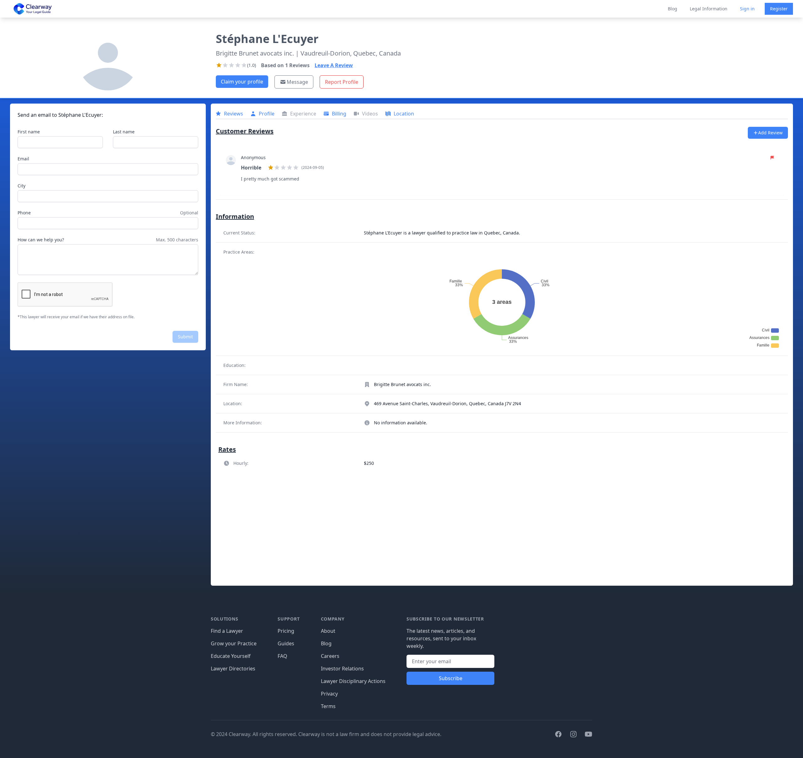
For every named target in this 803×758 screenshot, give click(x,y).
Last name (124, 132)
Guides (286, 643)
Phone (24, 213)
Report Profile (341, 81)
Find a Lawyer (227, 630)
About (328, 630)
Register (779, 9)
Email (23, 159)
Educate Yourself (231, 656)
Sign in (747, 9)
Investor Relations (342, 668)
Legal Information (708, 9)
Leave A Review (334, 65)
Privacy (329, 693)
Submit (185, 337)
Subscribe (450, 678)
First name (29, 132)
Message (297, 81)
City (21, 186)
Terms (328, 706)
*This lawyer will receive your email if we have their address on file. (76, 317)
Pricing (286, 630)
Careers (330, 656)
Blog (672, 9)
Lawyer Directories (233, 668)
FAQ (282, 656)
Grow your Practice (234, 643)
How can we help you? (41, 240)
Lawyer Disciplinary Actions (353, 681)
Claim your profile (242, 81)
